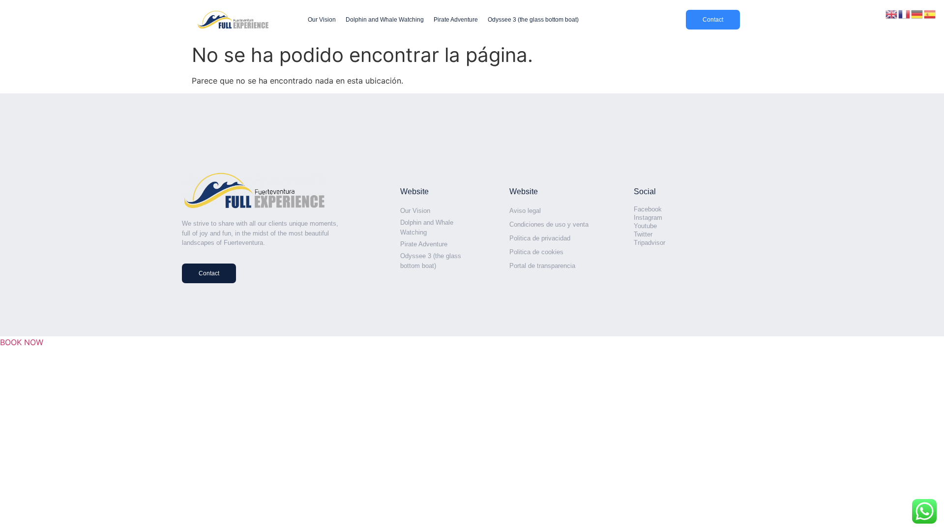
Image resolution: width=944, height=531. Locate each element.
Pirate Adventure (456, 19)
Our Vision (322, 19)
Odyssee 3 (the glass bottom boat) (533, 19)
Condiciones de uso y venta (549, 224)
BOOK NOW (21, 342)
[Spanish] (930, 13)
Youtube (645, 226)
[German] (917, 13)
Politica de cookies (536, 252)
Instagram (648, 217)
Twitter (643, 234)
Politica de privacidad (539, 238)
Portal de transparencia (542, 265)
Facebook (648, 209)
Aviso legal (525, 210)
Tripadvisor (649, 242)
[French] (904, 13)
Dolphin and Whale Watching (385, 19)
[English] (891, 13)
